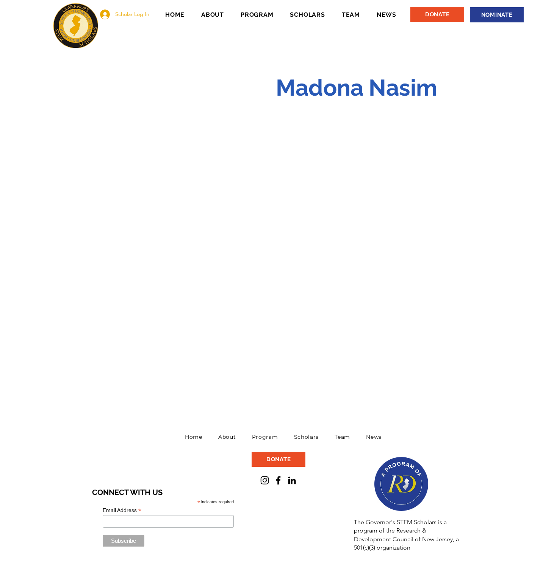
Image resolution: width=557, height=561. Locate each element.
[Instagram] (264, 480)
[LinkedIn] (291, 480)
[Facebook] (278, 480)
